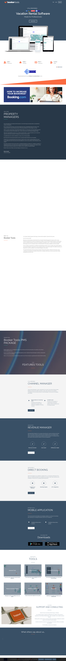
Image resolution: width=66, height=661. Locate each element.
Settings (54, 659)
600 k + (40, 61)
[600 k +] (36, 62)
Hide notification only (48, 659)
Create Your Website (32, 487)
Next (63, 638)
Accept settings (41, 659)
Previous (2, 638)
